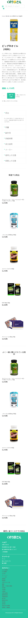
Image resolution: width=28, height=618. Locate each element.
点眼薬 (3, 591)
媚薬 (3, 584)
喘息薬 (3, 580)
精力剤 (7, 16)
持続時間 (8, 138)
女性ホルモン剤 (6, 582)
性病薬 (3, 588)
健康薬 (3, 579)
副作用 (8, 133)
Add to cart (11, 96)
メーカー (8, 149)
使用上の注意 (10, 155)
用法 (7, 113)
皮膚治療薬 (5, 593)
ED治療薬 (4, 571)
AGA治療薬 (5, 570)
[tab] (14, 113)
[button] (3, 6)
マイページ (5, 557)
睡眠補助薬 (5, 595)
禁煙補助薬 (5, 596)
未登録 (3, 589)
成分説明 (8, 144)
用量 (7, 127)
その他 (3, 573)
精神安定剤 (5, 600)
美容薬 (3, 602)
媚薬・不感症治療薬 (7, 586)
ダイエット (5, 575)
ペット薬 (4, 577)
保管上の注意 (10, 161)
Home (3, 16)
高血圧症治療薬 (6, 605)
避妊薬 (3, 604)
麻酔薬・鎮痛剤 (6, 607)
